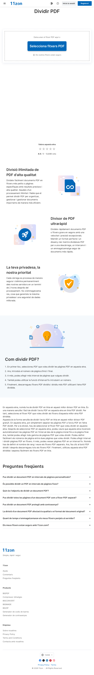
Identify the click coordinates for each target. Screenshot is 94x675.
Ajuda (5, 571)
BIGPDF (6, 593)
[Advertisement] (47, 21)
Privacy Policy (9, 634)
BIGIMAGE (7, 604)
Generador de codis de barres (16, 612)
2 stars (43, 149)
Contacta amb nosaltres (13, 641)
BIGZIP (5, 608)
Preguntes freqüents (11, 578)
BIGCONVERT (9, 601)
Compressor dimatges (12, 597)
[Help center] (57, 3)
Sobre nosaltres (9, 630)
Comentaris (8, 574)
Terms (53, 665)
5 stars (54, 149)
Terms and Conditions (12, 638)
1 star (40, 149)
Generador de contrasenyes (15, 615)
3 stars (47, 149)
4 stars (50, 149)
